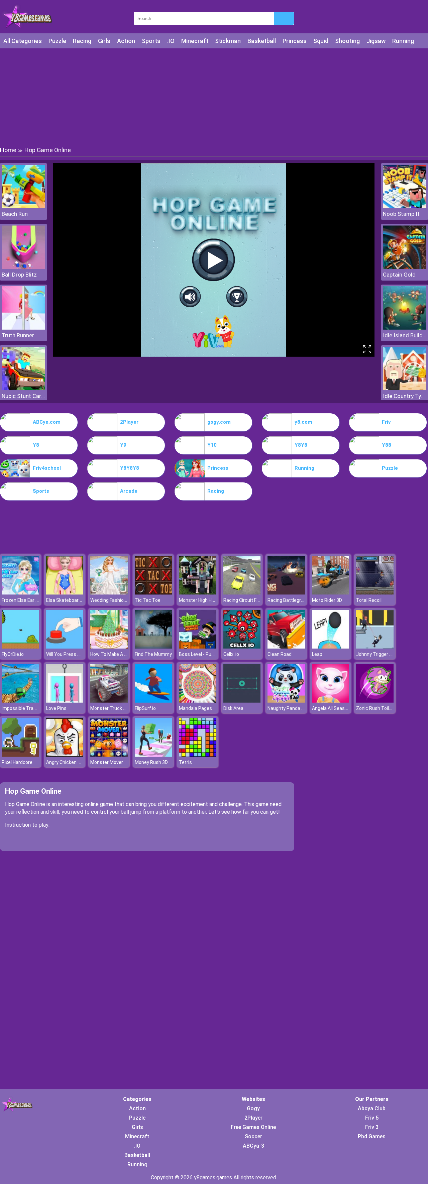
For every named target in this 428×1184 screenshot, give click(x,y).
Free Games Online (253, 1127)
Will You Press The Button (74, 654)
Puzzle (57, 40)
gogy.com (219, 422)
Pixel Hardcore (17, 762)
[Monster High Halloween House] (197, 592)
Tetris (185, 762)
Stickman (228, 40)
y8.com (303, 422)
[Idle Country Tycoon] (404, 388)
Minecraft (194, 40)
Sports (151, 40)
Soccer (253, 1136)
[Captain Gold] (404, 267)
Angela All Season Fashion (340, 708)
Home (8, 149)
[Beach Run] (23, 206)
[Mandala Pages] (197, 701)
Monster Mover (106, 762)
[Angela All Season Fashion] (330, 701)
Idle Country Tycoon (404, 396)
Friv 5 (372, 1118)
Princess (295, 40)
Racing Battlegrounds (291, 600)
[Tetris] (197, 755)
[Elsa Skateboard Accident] (65, 592)
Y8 (36, 445)
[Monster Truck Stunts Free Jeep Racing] (109, 701)
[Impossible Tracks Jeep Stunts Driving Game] (20, 701)
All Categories (22, 40)
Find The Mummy (153, 654)
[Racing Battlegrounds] (286, 592)
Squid (320, 40)
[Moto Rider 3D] (330, 592)
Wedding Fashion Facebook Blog (124, 600)
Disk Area (233, 708)
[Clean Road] (286, 647)
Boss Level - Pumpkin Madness (212, 654)
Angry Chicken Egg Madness (76, 762)
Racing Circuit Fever (244, 600)
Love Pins (56, 708)
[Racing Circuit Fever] (242, 592)
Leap (317, 654)
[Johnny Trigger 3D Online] (375, 647)
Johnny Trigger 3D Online (382, 654)
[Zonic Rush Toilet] (375, 701)
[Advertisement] (214, 96)
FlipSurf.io (145, 708)
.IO (171, 40)
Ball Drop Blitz (19, 274)
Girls (104, 40)
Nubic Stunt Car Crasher (23, 396)
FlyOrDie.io (13, 654)
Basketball (261, 40)
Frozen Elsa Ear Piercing (27, 600)
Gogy (253, 1108)
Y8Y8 (301, 445)
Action (126, 40)
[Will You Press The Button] (65, 647)
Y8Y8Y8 (129, 468)
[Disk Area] (242, 701)
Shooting (347, 40)
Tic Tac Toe (147, 600)
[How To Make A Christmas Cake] (109, 647)
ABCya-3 (253, 1146)
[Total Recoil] (375, 592)
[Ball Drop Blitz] (23, 267)
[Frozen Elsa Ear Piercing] (20, 592)
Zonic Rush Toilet (375, 708)
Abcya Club (372, 1108)
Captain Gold (399, 274)
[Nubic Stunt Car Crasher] (23, 388)
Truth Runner (18, 335)
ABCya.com (47, 422)
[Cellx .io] (242, 647)
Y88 (386, 445)
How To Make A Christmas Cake (124, 654)
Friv (386, 422)
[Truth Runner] (23, 328)
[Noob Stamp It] (404, 206)
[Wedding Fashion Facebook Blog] (109, 592)
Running (403, 40)
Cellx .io (231, 654)
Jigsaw (376, 40)
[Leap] (330, 647)
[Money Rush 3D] (153, 755)
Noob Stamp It (401, 214)
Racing (82, 40)
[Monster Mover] (109, 755)
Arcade (128, 491)
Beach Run (15, 214)
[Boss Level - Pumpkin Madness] (197, 647)
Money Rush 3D (151, 762)
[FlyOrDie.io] (20, 647)
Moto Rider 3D (327, 600)
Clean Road (280, 654)
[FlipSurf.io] (153, 701)
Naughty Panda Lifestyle (294, 708)
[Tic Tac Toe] (153, 592)
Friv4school (47, 468)
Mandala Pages (195, 708)
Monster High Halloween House (212, 600)
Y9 (123, 445)
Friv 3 (372, 1127)
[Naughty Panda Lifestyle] (286, 701)
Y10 (212, 445)
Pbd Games (372, 1136)
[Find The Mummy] (153, 647)
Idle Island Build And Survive (404, 335)
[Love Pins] (65, 701)
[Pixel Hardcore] (20, 755)
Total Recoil (369, 600)
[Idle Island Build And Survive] (404, 328)
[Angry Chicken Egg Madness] (65, 755)
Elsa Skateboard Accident (74, 600)
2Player (129, 422)
